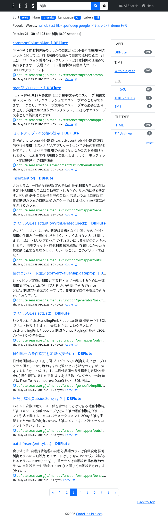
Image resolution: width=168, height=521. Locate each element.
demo (115, 25)
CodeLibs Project (89, 514)
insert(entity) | (33, 178)
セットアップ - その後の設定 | (46, 133)
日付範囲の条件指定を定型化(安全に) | (52, 353)
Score (25, 17)
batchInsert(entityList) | (41, 443)
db (46, 25)
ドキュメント (100, 25)
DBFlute (121, 52)
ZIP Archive (123, 133)
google (84, 25)
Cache (69, 79)
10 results (48, 17)
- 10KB (120, 89)
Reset (149, 143)
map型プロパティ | (37, 87)
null (40, 25)
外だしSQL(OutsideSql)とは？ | (47, 398)
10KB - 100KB (125, 98)
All (77, 17)
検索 (124, 25)
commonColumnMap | (40, 42)
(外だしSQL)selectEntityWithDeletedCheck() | (59, 223)
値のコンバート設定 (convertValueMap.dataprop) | (64, 273)
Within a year (125, 71)
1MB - (120, 106)
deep (74, 25)
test (52, 25)
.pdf (66, 25)
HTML (119, 125)
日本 (59, 25)
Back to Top (146, 502)
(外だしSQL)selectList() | (41, 313)
